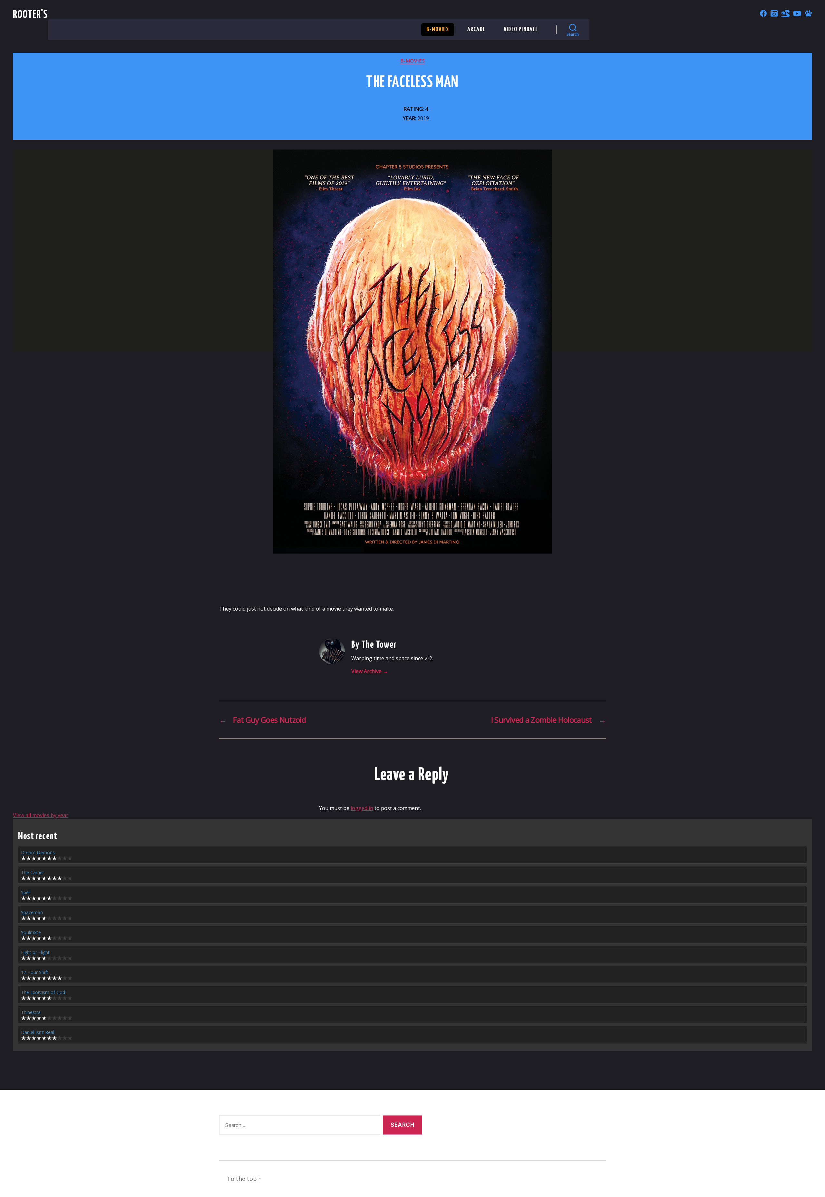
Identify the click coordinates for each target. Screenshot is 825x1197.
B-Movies (437, 29)
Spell (26, 892)
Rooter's (30, 15)
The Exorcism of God (43, 992)
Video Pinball (521, 29)
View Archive (369, 671)
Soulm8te (31, 932)
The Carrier (32, 872)
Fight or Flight (35, 952)
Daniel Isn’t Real (37, 1032)
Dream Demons (38, 852)
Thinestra (31, 1012)
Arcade (476, 29)
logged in (362, 808)
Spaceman (32, 912)
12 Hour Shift (34, 972)
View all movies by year (40, 815)
